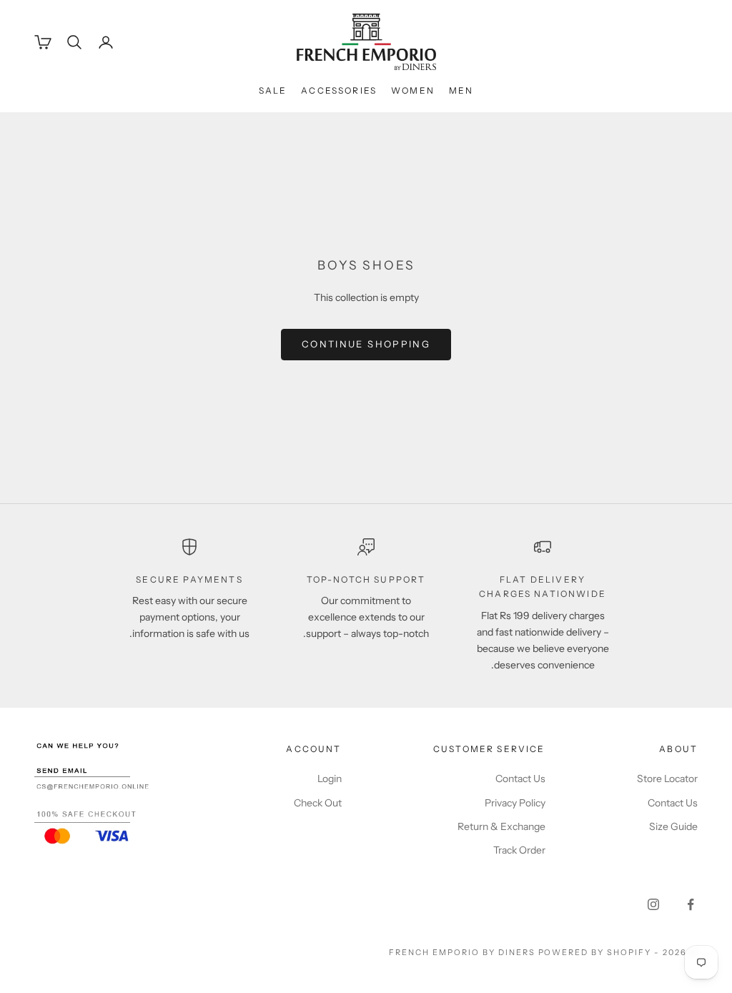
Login (329, 778)
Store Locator (667, 778)
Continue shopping (366, 344)
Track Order (519, 850)
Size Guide (673, 826)
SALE (273, 90)
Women (413, 90)
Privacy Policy (515, 802)
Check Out (318, 802)
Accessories (339, 90)
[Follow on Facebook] (690, 904)
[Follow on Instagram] (653, 904)
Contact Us (673, 802)
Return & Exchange (501, 826)
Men (461, 90)
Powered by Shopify (595, 952)
